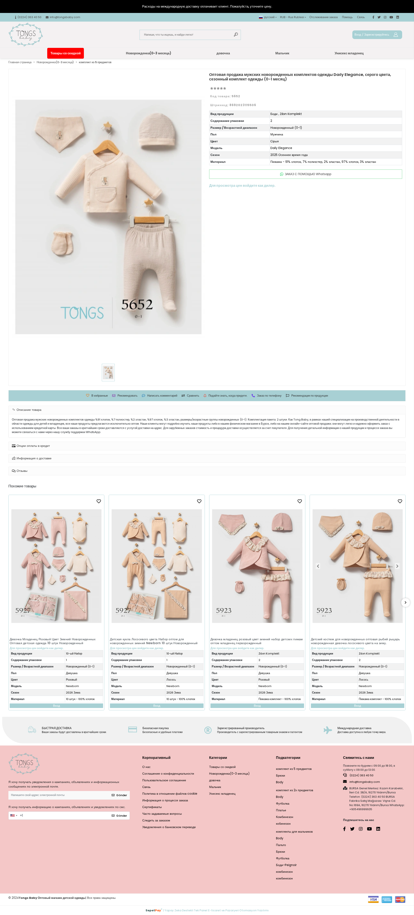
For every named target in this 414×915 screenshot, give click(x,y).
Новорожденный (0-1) (286, 128)
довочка (223, 53)
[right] (405, 602)
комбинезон (284, 871)
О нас (146, 767)
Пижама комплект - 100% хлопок (179, 699)
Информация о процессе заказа (165, 800)
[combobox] (14, 815)
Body (279, 782)
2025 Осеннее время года (289, 155)
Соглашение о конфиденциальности (168, 773)
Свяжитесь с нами (358, 757)
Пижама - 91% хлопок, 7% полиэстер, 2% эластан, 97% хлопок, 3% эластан (323, 162)
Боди (274, 114)
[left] (8, 602)
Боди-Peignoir (286, 865)
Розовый (163, 680)
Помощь (347, 17)
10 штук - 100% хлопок (80, 699)
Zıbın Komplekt (291, 114)
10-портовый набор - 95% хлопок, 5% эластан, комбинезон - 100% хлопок (369, 663)
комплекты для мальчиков (294, 831)
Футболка (282, 803)
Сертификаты (152, 807)
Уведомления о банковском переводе (169, 827)
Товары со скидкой (65, 53)
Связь (361, 17)
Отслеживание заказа (323, 17)
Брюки (280, 775)
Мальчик (282, 53)
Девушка (72, 673)
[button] (218, 566)
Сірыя (274, 141)
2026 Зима (73, 693)
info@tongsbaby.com (365, 782)
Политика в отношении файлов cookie (169, 793)
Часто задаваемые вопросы (162, 813)
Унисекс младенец (349, 53)
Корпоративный (156, 757)
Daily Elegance (281, 148)
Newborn (72, 686)
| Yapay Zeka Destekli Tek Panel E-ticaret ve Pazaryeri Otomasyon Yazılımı (207, 910)
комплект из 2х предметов (294, 790)
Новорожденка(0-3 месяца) (148, 53)
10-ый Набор (74, 653)
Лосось (71, 680)
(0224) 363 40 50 (361, 775)
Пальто (281, 845)
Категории (218, 757)
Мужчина (276, 134)
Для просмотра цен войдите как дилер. (37, 648)
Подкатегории (288, 757)
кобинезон (283, 823)
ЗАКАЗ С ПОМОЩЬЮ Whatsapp (308, 174)
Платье (281, 810)
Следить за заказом (156, 820)
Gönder (121, 795)
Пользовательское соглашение (164, 780)
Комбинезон (284, 817)
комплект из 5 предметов (294, 769)
